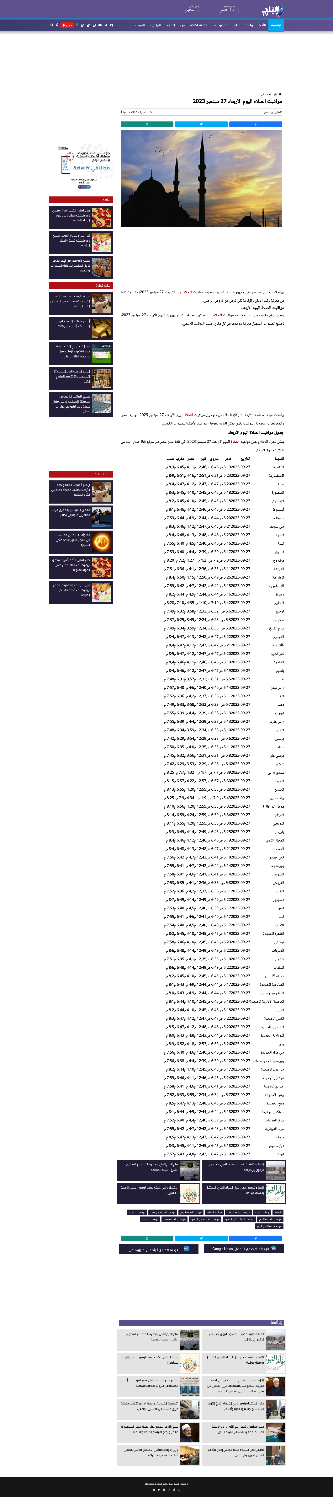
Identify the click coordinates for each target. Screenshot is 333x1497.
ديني (263, 94)
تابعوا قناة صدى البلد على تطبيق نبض (155, 1250)
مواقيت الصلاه (150, 1219)
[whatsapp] (147, 124)
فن (182, 25)
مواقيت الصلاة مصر (174, 1219)
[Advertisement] (168, 62)
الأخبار (262, 25)
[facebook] (255, 124)
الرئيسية (276, 25)
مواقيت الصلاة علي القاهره (239, 1219)
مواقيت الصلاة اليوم (270, 1219)
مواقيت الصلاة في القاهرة (205, 1219)
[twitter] (201, 124)
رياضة (249, 25)
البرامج (156, 25)
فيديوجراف (219, 25)
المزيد (141, 25)
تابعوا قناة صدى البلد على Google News (240, 1249)
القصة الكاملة (198, 25)
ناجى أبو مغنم (271, 112)
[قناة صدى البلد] (272, 9)
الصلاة (187, 292)
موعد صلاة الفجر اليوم (269, 1226)
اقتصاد (170, 25)
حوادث (236, 25)
